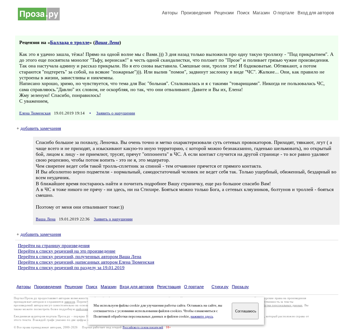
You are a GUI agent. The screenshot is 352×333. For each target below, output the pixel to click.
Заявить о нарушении (115, 113)
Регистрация (169, 286)
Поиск (243, 12)
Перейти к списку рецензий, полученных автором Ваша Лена (79, 256)
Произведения (196, 12)
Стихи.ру (220, 286)
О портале (194, 286)
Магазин (261, 12)
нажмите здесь (202, 316)
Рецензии (224, 12)
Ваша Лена (107, 42)
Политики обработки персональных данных (273, 305)
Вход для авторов (316, 12)
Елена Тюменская (35, 113)
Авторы (170, 12)
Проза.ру (240, 286)
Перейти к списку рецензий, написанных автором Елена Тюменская (86, 262)
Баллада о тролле (69, 42)
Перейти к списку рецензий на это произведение (67, 251)
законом (69, 301)
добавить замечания (40, 128)
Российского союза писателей (143, 327)
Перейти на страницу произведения (54, 245)
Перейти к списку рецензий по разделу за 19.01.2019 (71, 267)
